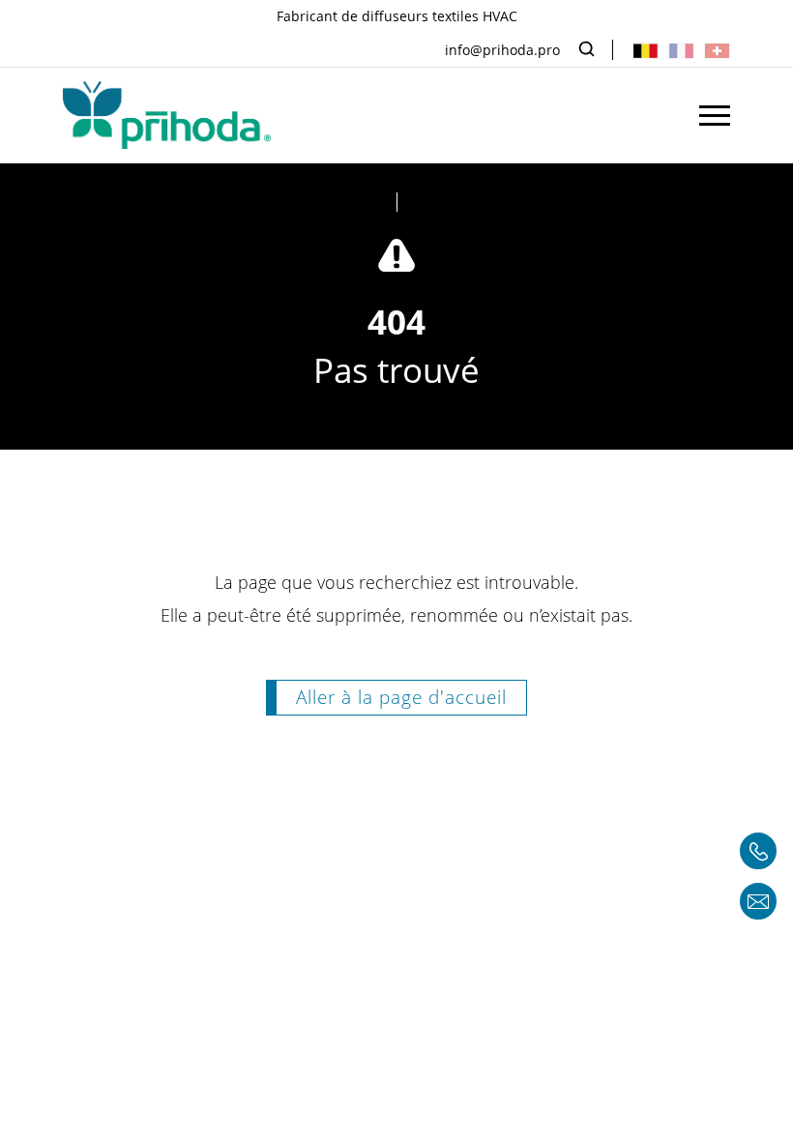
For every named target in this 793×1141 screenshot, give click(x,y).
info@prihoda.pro (502, 50)
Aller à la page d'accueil (401, 697)
